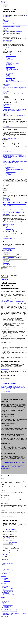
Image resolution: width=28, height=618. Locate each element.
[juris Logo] (3, 2)
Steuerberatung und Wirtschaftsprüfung (11, 588)
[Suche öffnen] (5, 260)
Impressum (5, 613)
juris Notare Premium (8, 383)
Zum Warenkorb (4, 279)
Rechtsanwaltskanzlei (8, 586)
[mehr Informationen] (14, 380)
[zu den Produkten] (6, 31)
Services (3, 597)
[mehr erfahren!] (6, 300)
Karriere (5, 564)
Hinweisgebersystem (7, 614)
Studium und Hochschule (8, 594)
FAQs (4, 602)
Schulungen (5, 600)
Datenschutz (13, 613)
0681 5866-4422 (6, 532)
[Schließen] (6, 258)
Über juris (5, 561)
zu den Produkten (18, 31)
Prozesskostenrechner (8, 605)
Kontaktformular (6, 572)
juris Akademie (6, 581)
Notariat (5, 587)
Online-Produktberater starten (9, 138)
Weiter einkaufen (4, 278)
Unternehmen (6, 592)
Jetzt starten (5, 554)
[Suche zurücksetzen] (6, 261)
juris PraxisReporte (7, 606)
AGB (9, 613)
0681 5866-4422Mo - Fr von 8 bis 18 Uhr (8, 570)
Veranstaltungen (6, 601)
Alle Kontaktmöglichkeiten (9, 248)
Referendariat (6, 593)
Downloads (5, 603)
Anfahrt (5, 573)
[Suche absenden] (11, 260)
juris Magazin (6, 607)
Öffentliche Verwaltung (8, 590)
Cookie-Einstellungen (21, 613)
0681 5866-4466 (6, 537)
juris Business (6, 579)
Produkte (3, 576)
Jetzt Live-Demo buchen (6, 468)
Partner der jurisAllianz (8, 563)
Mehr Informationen (5, 369)
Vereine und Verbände (8, 591)
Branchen (3, 583)
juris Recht (5, 578)
